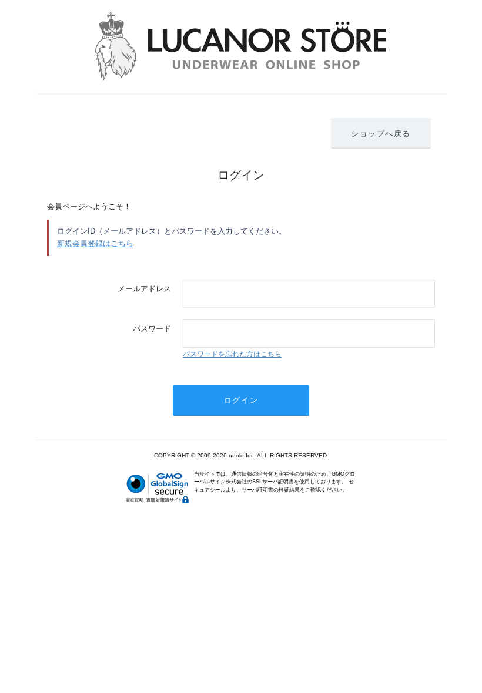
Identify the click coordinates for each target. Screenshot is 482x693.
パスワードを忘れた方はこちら (232, 354)
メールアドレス (144, 288)
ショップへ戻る (381, 133)
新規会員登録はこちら (95, 243)
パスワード (152, 328)
